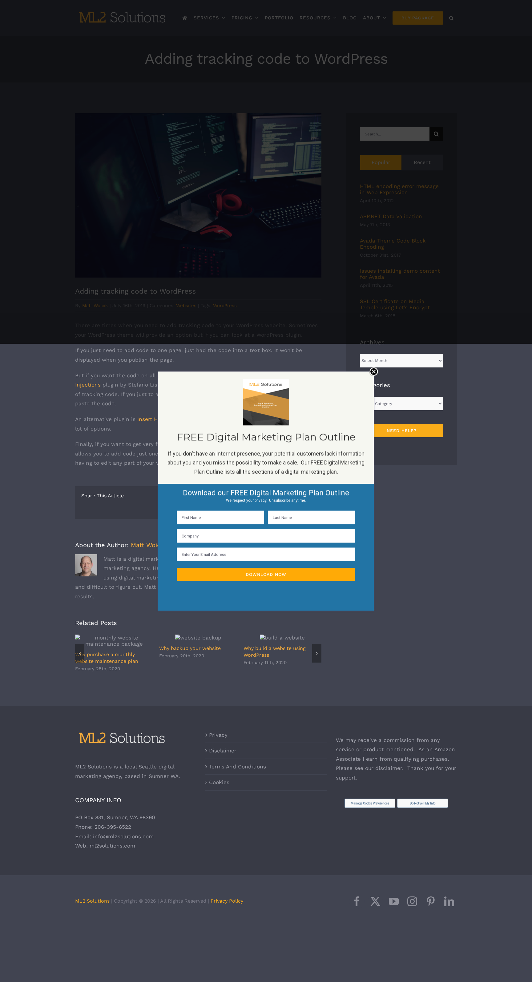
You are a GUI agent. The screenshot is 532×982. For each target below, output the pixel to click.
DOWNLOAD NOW (266, 574)
